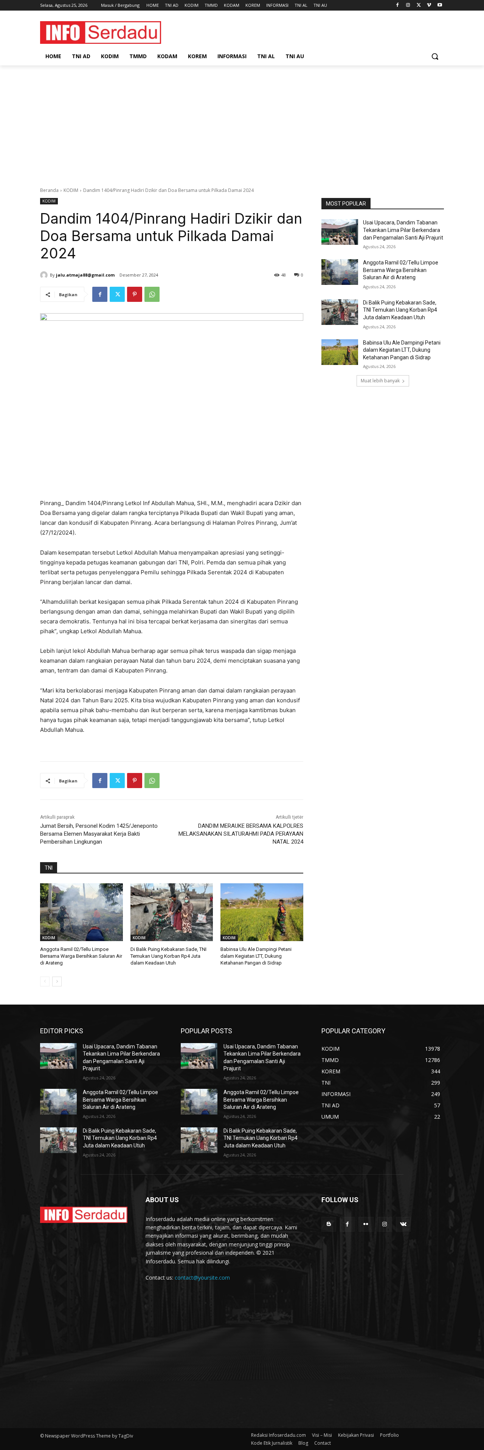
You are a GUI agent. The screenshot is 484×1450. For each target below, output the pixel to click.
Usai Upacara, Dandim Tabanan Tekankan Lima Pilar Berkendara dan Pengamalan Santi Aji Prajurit (403, 230)
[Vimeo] (429, 5)
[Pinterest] (134, 294)
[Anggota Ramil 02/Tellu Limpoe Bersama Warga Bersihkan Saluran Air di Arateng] (81, 912)
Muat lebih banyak (380, 380)
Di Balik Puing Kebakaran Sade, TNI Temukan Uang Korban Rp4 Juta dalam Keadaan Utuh (168, 956)
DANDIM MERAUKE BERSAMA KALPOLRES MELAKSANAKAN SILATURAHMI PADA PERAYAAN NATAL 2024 (240, 833)
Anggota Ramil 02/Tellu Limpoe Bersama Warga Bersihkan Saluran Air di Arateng (81, 956)
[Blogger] (328, 1224)
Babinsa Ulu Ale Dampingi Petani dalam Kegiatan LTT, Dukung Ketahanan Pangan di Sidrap (256, 956)
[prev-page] (45, 981)
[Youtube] (439, 5)
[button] (435, 56)
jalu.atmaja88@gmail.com (85, 275)
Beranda (49, 190)
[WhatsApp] (152, 294)
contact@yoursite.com (202, 1277)
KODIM (71, 190)
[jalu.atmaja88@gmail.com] (45, 275)
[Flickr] (365, 1224)
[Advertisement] (242, 122)
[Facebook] (397, 5)
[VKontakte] (403, 1224)
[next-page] (57, 981)
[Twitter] (418, 5)
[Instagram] (408, 5)
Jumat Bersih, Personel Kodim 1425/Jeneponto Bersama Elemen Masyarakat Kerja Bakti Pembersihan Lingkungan (99, 833)
